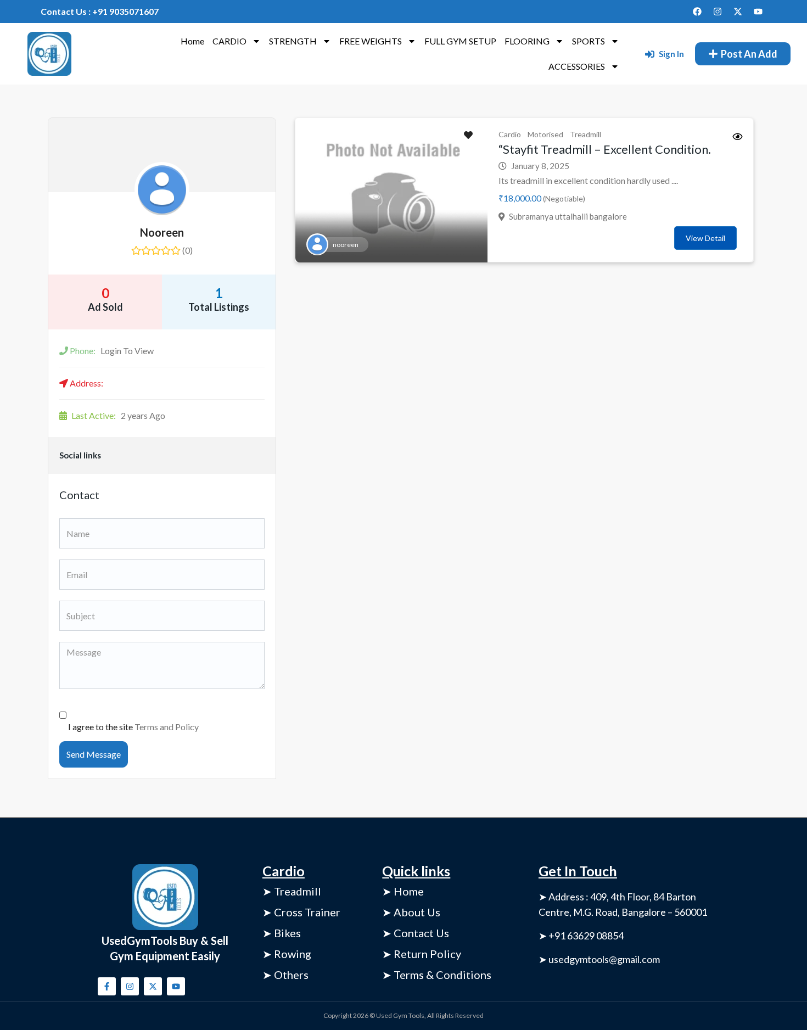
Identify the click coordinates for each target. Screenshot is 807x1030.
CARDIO (229, 41)
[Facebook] (697, 11)
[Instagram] (717, 11)
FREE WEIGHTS (370, 41)
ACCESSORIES (576, 66)
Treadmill (585, 134)
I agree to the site (133, 726)
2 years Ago (118, 415)
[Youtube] (758, 11)
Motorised (545, 134)
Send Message (93, 754)
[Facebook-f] (107, 986)
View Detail (705, 238)
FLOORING (527, 41)
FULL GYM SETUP (460, 41)
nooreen (162, 232)
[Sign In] (649, 54)
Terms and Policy (166, 726)
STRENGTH (293, 41)
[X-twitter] (738, 11)
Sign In (671, 54)
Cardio (509, 134)
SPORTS (588, 41)
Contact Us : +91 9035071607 (100, 11)
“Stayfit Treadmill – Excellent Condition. (604, 149)
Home (192, 41)
